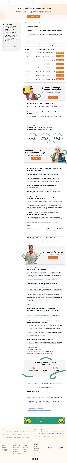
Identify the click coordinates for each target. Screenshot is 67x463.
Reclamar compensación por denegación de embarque (39, 413)
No (48, 421)
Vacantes (25, 451)
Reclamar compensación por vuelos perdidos (37, 412)
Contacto (51, 1)
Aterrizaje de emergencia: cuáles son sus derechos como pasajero (51, 431)
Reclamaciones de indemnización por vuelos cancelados (39, 410)
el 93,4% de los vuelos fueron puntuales (52, 402)
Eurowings (29, 395)
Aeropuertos (36, 448)
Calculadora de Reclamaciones (38, 343)
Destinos (36, 450)
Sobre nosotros (26, 447)
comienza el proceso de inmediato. (47, 385)
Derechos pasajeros (16, 445)
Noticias (3, 429)
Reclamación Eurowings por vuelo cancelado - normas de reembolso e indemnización (11, 39)
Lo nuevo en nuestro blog (39, 429)
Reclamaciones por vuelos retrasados (35, 408)
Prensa (24, 449)
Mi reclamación (61, 1)
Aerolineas (36, 446)
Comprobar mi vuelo (33, 16)
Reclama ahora (53, 97)
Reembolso (4, 445)
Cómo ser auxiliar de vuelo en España (46, 436)
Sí (42, 421)
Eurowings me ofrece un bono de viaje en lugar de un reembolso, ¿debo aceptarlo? (11, 46)
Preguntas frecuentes (17, 453)
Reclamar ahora (60, 52)
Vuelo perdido (15, 451)
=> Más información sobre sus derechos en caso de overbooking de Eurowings (42, 279)
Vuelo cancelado (16, 449)
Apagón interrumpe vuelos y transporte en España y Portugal (17, 437)
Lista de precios (5, 452)
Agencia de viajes (37, 452)
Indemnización (4, 447)
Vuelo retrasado (16, 447)
